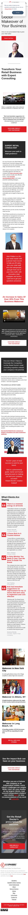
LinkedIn (15, 799)
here (16, 795)
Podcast (14, 899)
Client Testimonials (14, 884)
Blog (14, 893)
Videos (14, 891)
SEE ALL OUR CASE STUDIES (14, 741)
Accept (17, 12)
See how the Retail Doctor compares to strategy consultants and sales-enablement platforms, (13, 432)
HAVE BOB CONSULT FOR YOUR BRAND (14, 129)
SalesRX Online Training (14, 882)
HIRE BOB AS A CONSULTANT (14, 846)
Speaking (14, 880)
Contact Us (14, 897)
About (14, 887)
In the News (14, 895)
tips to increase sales (16, 173)
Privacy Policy (8, 9)
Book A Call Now (8, 38)
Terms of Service (14, 889)
